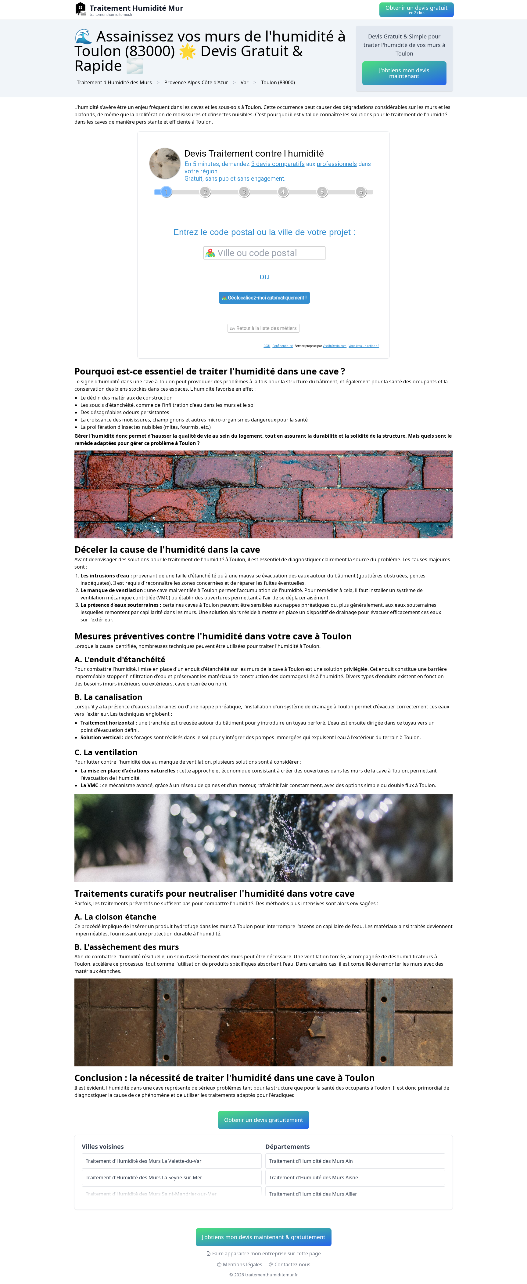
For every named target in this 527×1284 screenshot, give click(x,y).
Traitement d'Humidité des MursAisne (313, 1177)
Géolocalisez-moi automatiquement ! (267, 298)
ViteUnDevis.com (334, 346)
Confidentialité (282, 346)
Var (245, 82)
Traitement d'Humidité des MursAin (311, 1161)
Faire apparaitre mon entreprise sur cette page (266, 1253)
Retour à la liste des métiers (266, 328)
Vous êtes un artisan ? (364, 346)
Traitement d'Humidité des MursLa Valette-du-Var (144, 1161)
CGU (267, 346)
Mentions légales (242, 1264)
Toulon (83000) (278, 82)
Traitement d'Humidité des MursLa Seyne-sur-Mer (144, 1177)
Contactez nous (292, 1264)
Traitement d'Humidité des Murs (114, 82)
